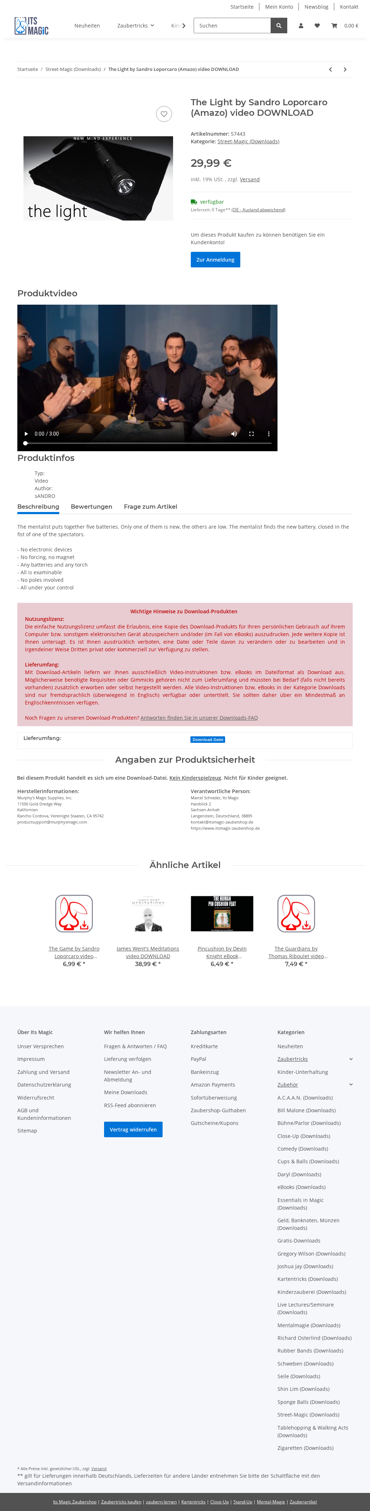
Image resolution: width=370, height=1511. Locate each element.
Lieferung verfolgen (127, 1058)
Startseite (242, 6)
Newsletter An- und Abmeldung (127, 1075)
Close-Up (219, 1502)
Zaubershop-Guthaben (218, 1110)
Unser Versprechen (40, 1046)
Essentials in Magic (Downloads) (301, 1204)
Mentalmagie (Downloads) (309, 1325)
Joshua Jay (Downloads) (305, 1266)
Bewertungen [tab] (91, 506)
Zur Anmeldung (216, 259)
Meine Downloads (125, 1092)
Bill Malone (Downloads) (307, 1110)
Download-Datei (208, 739)
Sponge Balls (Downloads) (309, 1401)
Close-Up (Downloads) (304, 1136)
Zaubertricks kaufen (121, 1502)
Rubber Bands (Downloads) (310, 1350)
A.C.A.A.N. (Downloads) (305, 1097)
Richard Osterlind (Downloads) (315, 1337)
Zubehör (288, 1084)
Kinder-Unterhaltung (303, 1071)
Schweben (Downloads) (306, 1363)
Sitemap (27, 1130)
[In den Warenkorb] (23, 93)
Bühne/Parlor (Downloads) (309, 1123)
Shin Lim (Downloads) (304, 1388)
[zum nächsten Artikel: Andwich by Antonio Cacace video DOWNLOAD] (345, 69)
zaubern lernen (161, 1502)
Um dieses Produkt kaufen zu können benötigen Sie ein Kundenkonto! (258, 238)
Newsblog (316, 6)
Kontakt (349, 6)
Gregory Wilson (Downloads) (311, 1253)
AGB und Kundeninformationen (44, 1114)
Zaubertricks (293, 1058)
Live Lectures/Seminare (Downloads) (306, 1308)
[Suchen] (279, 25)
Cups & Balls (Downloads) (308, 1161)
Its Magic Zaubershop (74, 1502)
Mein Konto (279, 6)
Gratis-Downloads (299, 1240)
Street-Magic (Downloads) (248, 141)
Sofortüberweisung (214, 1097)
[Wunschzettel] (317, 25)
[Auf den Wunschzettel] (164, 114)
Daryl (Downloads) (299, 1174)
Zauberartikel (303, 1502)
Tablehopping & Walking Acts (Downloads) (313, 1431)
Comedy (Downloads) (303, 1148)
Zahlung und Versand (43, 1071)
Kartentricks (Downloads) (308, 1278)
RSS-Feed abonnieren (130, 1105)
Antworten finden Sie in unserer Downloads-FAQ (199, 717)
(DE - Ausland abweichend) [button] (258, 210)
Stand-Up (242, 1502)
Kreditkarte (204, 1046)
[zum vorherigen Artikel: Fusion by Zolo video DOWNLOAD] (330, 69)
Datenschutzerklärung (44, 1084)
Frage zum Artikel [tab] (150, 506)
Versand (250, 179)
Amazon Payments (213, 1084)
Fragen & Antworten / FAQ (135, 1046)
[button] (301, 25)
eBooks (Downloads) (302, 1187)
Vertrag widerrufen (133, 1129)
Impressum (31, 1058)
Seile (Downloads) (299, 1376)
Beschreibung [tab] (38, 506)
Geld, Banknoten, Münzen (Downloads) (309, 1224)
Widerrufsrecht (35, 1097)
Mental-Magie (271, 1502)
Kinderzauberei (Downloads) (312, 1291)
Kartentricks (193, 1502)
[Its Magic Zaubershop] (31, 25)
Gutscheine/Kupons (214, 1123)
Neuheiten (290, 1046)
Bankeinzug (205, 1071)
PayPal (198, 1058)
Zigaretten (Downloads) (306, 1447)
